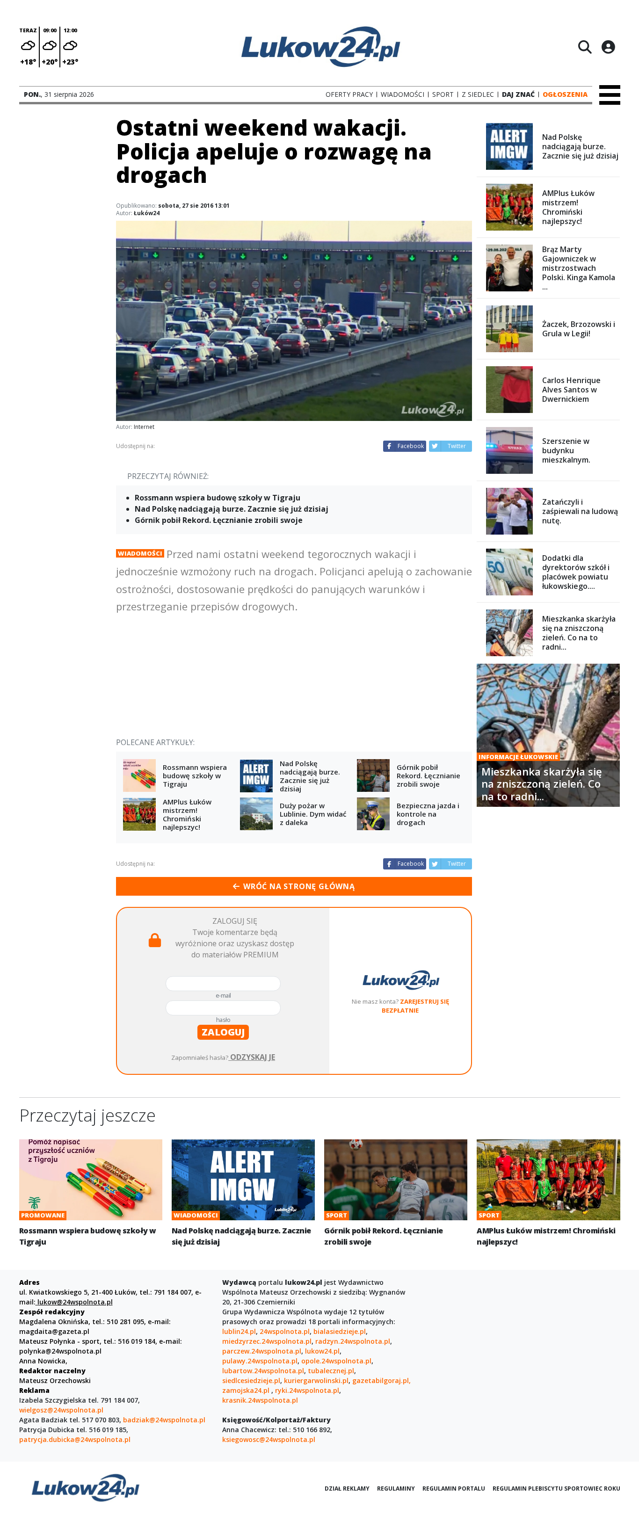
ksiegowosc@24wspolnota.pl (268, 1439)
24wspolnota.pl (285, 1331)
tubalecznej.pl (331, 1370)
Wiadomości (140, 553)
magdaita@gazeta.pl (54, 1331)
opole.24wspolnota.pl (336, 1360)
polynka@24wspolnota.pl (60, 1351)
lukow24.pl (322, 1351)
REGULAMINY (396, 1488)
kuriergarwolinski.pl (316, 1380)
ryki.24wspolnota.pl (307, 1390)
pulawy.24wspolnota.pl (260, 1360)
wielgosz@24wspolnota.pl (61, 1409)
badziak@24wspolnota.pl (164, 1419)
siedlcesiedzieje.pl (251, 1380)
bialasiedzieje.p (338, 1331)
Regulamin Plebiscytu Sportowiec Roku (556, 1488)
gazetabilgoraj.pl (380, 1380)
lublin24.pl (239, 1331)
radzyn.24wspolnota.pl (352, 1341)
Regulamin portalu (453, 1488)
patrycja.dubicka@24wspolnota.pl (75, 1439)
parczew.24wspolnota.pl (261, 1351)
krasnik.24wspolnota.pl (260, 1400)
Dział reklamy (347, 1488)
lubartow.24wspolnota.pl (263, 1370)
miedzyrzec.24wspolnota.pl (267, 1341)
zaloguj (223, 1032)
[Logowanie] (608, 46)
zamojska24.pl (246, 1390)
